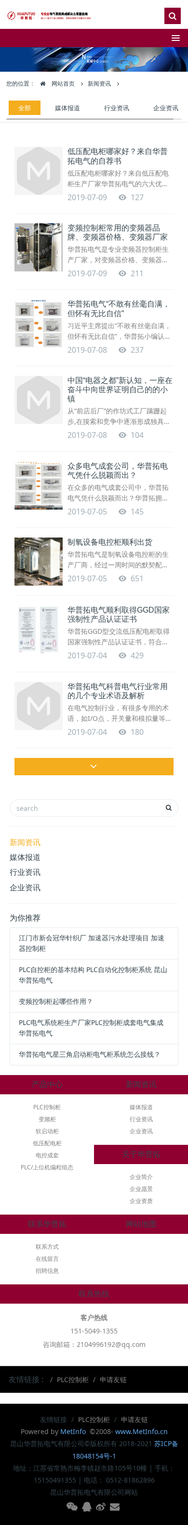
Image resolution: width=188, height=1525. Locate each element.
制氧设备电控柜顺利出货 (109, 542)
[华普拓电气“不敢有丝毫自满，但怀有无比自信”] (38, 323)
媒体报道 (67, 107)
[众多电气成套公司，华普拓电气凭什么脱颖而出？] (38, 485)
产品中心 (47, 1084)
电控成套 (47, 1155)
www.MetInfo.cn (141, 1431)
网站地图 (141, 1224)
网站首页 (62, 83)
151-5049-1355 (94, 1330)
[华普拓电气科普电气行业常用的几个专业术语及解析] (38, 706)
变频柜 (47, 1119)
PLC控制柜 (47, 1107)
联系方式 (47, 1247)
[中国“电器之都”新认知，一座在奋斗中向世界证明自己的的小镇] (38, 400)
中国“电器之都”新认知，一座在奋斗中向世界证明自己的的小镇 (120, 389)
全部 (24, 107)
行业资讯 (116, 107)
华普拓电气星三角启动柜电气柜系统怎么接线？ (90, 1054)
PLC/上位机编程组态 (47, 1167)
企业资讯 (165, 107)
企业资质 (141, 1201)
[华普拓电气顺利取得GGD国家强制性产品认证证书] (38, 629)
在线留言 (47, 1259)
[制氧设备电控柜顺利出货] (38, 562)
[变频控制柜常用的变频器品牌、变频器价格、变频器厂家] (38, 247)
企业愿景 (141, 1189)
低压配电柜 (47, 1143)
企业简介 (141, 1177)
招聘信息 (47, 1271)
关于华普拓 (141, 1154)
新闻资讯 (99, 83)
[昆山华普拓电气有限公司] (50, 14)
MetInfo (74, 1431)
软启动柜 (47, 1131)
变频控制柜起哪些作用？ (56, 1001)
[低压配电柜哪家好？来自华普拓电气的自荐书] (38, 171)
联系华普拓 (47, 1224)
